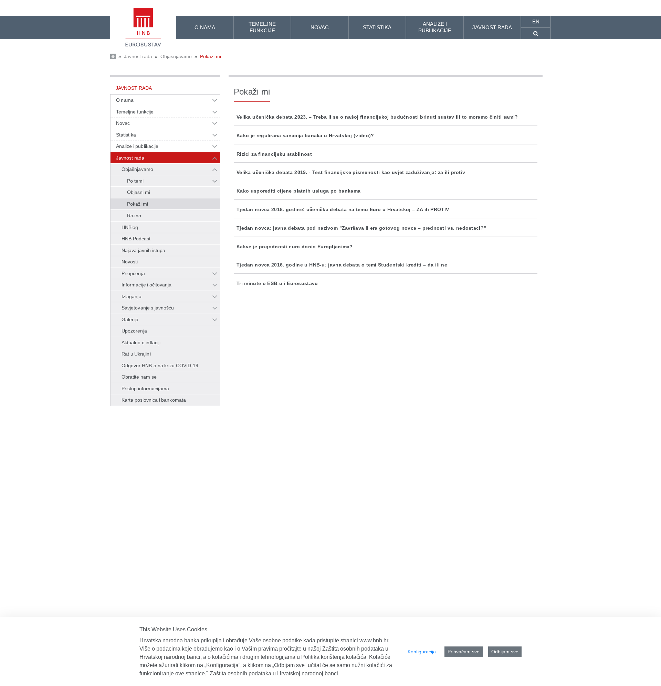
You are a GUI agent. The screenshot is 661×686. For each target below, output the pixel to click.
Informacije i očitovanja (146, 284)
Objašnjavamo (176, 56)
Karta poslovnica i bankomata (154, 400)
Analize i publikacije (137, 146)
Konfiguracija (422, 651)
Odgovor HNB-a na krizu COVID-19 (160, 365)
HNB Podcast (136, 238)
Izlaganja (131, 296)
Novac (123, 123)
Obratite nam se (139, 377)
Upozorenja (134, 331)
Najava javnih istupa (143, 250)
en (535, 21)
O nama (125, 100)
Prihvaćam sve (464, 651)
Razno (134, 215)
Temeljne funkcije (135, 112)
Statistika (126, 135)
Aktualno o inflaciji (141, 342)
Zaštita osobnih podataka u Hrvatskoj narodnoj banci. (274, 673)
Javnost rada (138, 56)
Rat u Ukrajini (136, 354)
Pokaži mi (210, 56)
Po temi (135, 181)
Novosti (130, 261)
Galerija (130, 319)
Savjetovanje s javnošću (148, 308)
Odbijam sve (504, 651)
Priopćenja (133, 273)
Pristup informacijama (145, 388)
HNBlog (130, 227)
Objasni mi (138, 192)
